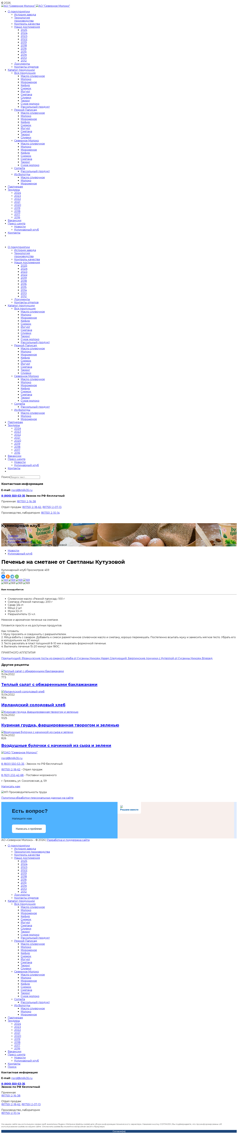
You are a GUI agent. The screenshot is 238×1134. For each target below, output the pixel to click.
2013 (24, 57)
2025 (24, 30)
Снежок (26, 88)
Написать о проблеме (29, 828)
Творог (25, 100)
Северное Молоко (26, 140)
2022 (24, 39)
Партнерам (15, 186)
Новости (20, 226)
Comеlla (19, 168)
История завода (25, 14)
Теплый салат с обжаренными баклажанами (49, 684)
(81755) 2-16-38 (26, 501)
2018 (24, 45)
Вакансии (14, 220)
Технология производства (24, 19)
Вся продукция (25, 73)
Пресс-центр (16, 223)
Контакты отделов (26, 66)
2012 (24, 60)
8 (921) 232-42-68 (12, 775)
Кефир (25, 85)
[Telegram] (12, 576)
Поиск (5, 477)
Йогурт (25, 91)
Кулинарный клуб (26, 229)
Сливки (26, 97)
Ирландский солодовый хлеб (33, 704)
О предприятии (19, 11)
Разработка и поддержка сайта (68, 840)
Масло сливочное (33, 76)
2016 (24, 48)
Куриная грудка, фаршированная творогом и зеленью (60, 725)
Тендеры (14, 189)
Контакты (14, 232)
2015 (24, 51)
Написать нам (10, 786)
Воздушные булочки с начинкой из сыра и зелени (56, 745)
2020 (17, 205)
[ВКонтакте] (3, 576)
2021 (17, 202)
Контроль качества (27, 23)
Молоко (26, 79)
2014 (24, 54)
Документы (22, 63)
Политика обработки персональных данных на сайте (37, 797)
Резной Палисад (25, 109)
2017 (17, 214)
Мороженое (29, 82)
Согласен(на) (119, 1131)
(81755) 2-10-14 (50, 512)
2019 (24, 42)
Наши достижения (27, 26)
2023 (24, 36)
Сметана (26, 94)
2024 (24, 33)
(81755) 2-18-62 (31, 507)
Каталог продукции (21, 69)
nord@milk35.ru (22, 490)
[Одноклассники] (8, 576)
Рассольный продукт (35, 106)
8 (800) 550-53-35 (13, 495)
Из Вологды (22, 174)
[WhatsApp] (17, 576)
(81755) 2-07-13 (52, 507)
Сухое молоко (30, 103)
